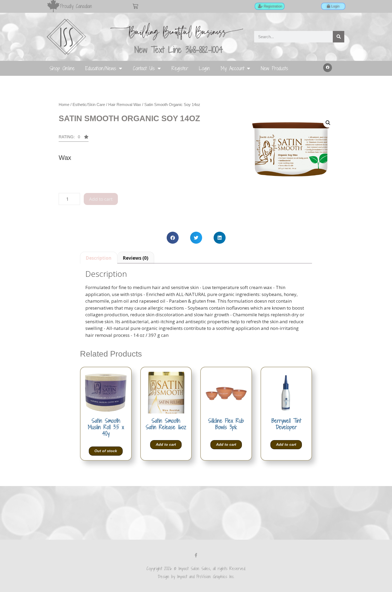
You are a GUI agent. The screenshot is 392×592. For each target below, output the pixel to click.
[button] (327, 67)
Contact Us (144, 68)
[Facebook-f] (196, 555)
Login (204, 68)
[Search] (338, 36)
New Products (274, 68)
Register (179, 68)
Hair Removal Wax (124, 104)
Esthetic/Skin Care (89, 104)
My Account (232, 68)
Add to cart (101, 199)
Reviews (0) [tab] (135, 258)
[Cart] (135, 6)
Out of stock (105, 451)
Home (64, 104)
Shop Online (62, 68)
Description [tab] (98, 258)
